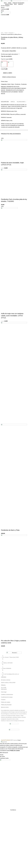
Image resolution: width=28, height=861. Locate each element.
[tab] (5, 101)
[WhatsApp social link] (5, 96)
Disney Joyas (4, 81)
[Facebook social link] (2, 96)
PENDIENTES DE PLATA (13, 86)
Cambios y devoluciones (7, 694)
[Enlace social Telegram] (7, 96)
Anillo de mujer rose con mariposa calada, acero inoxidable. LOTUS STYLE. (12, 316)
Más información (4, 752)
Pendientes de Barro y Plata (10, 530)
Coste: (2, 69)
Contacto (3, 699)
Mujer (12, 84)
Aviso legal (3, 692)
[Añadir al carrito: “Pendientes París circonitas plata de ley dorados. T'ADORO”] (2, 196)
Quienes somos (5, 707)
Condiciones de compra (7, 697)
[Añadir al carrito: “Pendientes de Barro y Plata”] (2, 527)
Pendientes (11, 32)
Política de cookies (5, 702)
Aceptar (11, 752)
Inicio (2, 32)
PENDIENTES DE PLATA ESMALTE (15, 90)
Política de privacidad (6, 704)
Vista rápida (6, 160)
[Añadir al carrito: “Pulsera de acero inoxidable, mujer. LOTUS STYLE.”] (2, 160)
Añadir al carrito (7, 73)
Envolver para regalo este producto (9, 54)
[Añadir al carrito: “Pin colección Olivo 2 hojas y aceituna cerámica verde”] (2, 638)
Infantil (6, 32)
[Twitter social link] (3, 96)
